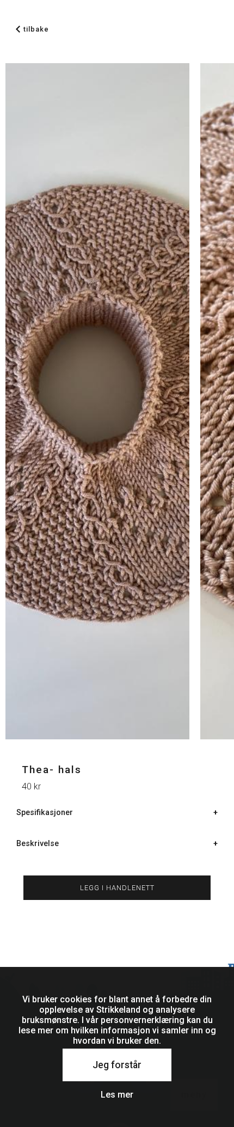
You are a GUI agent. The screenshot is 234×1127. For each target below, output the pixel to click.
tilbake (36, 29)
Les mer (117, 1094)
